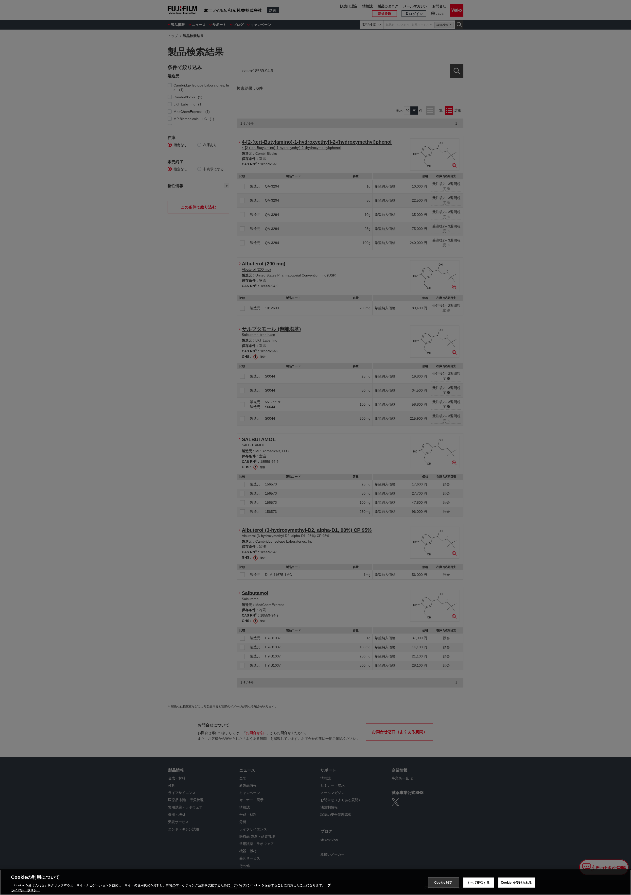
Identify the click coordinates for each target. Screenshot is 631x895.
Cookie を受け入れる (516, 882)
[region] (315, 882)
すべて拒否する (478, 882)
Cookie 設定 (443, 882)
